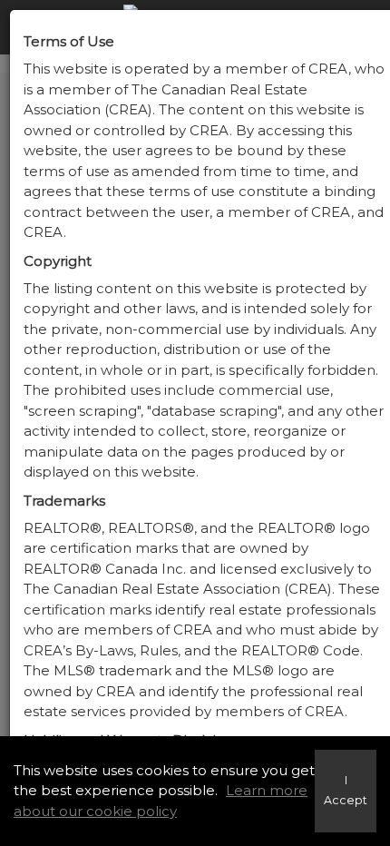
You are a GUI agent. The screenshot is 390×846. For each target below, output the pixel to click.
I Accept (345, 790)
